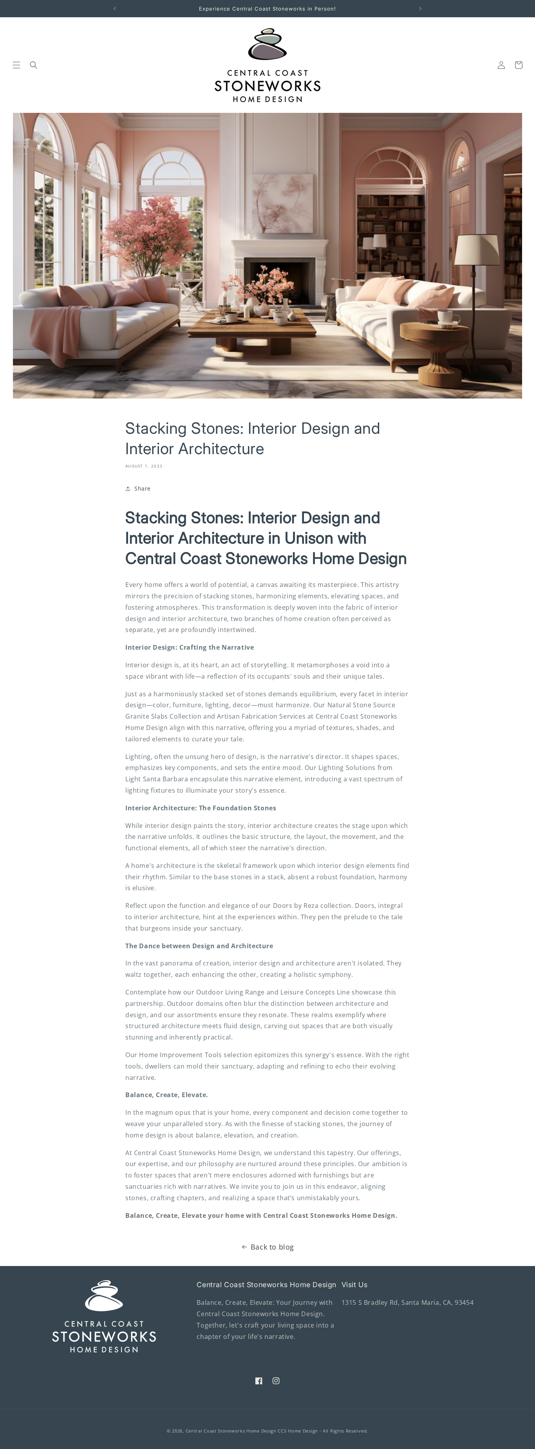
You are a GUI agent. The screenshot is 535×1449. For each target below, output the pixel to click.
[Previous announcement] (114, 8)
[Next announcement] (420, 8)
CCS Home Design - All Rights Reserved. (323, 1431)
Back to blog (272, 1247)
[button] (16, 65)
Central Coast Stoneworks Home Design (231, 1431)
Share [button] (142, 488)
